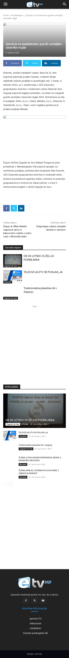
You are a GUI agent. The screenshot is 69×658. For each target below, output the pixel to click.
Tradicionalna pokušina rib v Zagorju (35, 445)
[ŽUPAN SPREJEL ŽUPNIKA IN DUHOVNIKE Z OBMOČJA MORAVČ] (9, 473)
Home (6, 15)
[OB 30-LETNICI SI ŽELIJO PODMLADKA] (12, 260)
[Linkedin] (21, 208)
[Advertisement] (34, 343)
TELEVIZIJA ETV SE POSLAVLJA (43, 272)
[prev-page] (5, 484)
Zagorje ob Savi (10, 266)
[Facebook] (6, 208)
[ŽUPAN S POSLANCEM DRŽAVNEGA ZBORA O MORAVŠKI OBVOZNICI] (9, 461)
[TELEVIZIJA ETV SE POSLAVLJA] (12, 276)
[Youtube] (43, 600)
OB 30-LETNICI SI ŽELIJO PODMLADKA (29, 420)
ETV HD (25, 424)
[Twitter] (14, 208)
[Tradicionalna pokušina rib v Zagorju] (12, 293)
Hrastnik (7, 282)
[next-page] (10, 484)
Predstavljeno (17, 15)
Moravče (23, 464)
